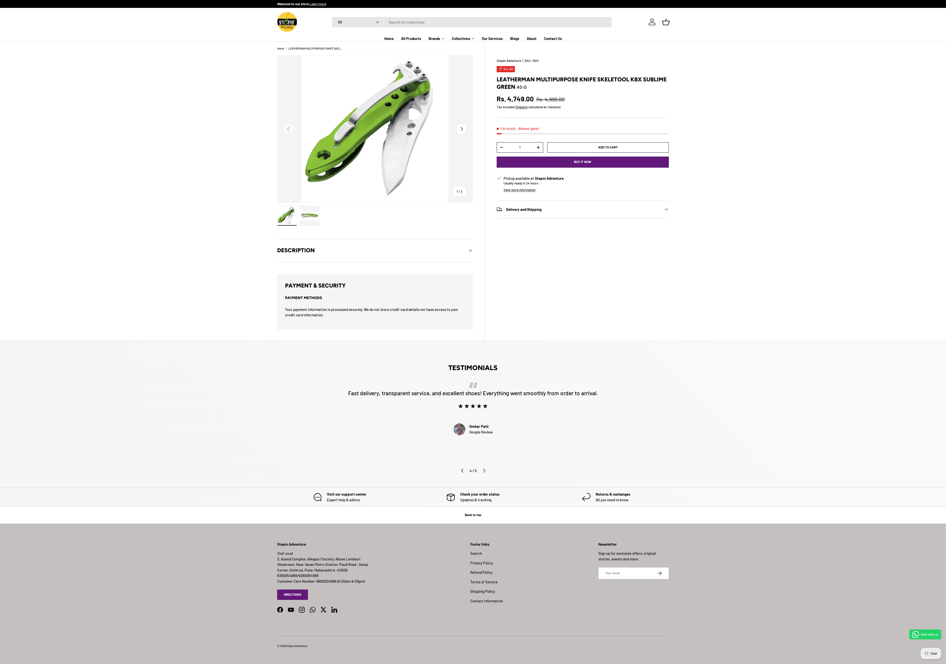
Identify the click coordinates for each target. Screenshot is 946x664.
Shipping (521, 107)
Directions (292, 594)
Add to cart (608, 147)
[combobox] (472, 22)
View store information (520, 190)
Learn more (317, 4)
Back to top (473, 515)
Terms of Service (484, 582)
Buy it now (582, 162)
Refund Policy (481, 572)
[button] (665, 22)
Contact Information (486, 601)
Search (476, 553)
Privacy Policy (481, 563)
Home (280, 48)
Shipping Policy (482, 591)
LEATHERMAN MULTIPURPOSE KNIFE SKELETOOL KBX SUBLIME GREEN (316, 48)
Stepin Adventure (509, 61)
